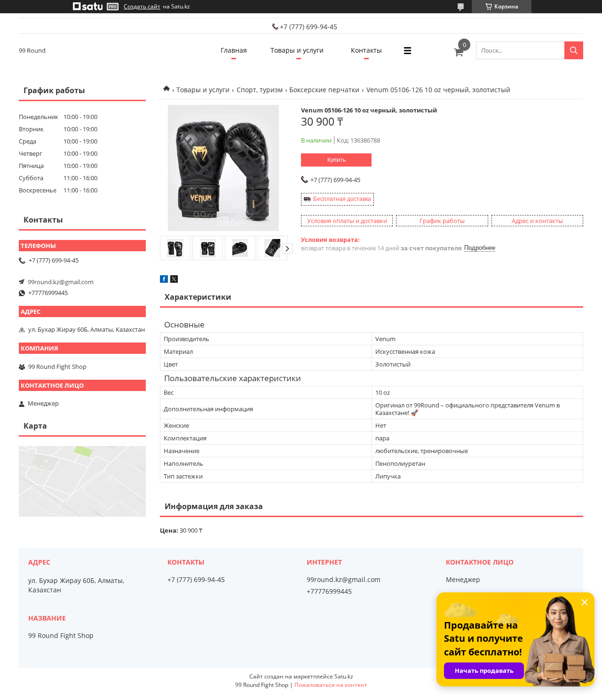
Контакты (366, 50)
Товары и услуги (297, 50)
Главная (234, 50)
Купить (336, 160)
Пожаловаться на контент (330, 685)
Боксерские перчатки (324, 89)
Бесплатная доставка (342, 199)
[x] (174, 280)
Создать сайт (142, 6)
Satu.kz (343, 676)
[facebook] (164, 280)
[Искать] (573, 50)
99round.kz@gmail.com (61, 282)
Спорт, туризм (260, 89)
